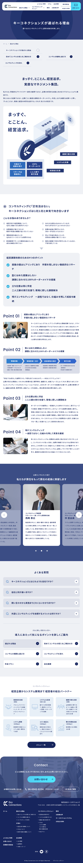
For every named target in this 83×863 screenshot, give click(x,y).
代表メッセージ (22, 846)
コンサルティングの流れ (24, 820)
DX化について (21, 829)
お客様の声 (55, 8)
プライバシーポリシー (58, 860)
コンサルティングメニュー (37, 7)
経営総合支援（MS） (44, 814)
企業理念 (20, 844)
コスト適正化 (42, 827)
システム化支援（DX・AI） (45, 817)
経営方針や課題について (24, 826)
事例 (48, 8)
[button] (4, 515)
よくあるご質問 (41, 4)
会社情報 (56, 4)
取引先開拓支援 (43, 829)
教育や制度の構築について (24, 832)
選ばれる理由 (23, 8)
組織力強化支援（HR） (45, 820)
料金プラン (42, 831)
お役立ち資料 (66, 8)
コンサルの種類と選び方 (24, 817)
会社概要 (20, 841)
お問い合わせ (7, 841)
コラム (49, 4)
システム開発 (42, 824)
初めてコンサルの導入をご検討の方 (27, 814)
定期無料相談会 (8, 845)
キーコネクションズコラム (64, 818)
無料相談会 (66, 4)
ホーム (5, 44)
